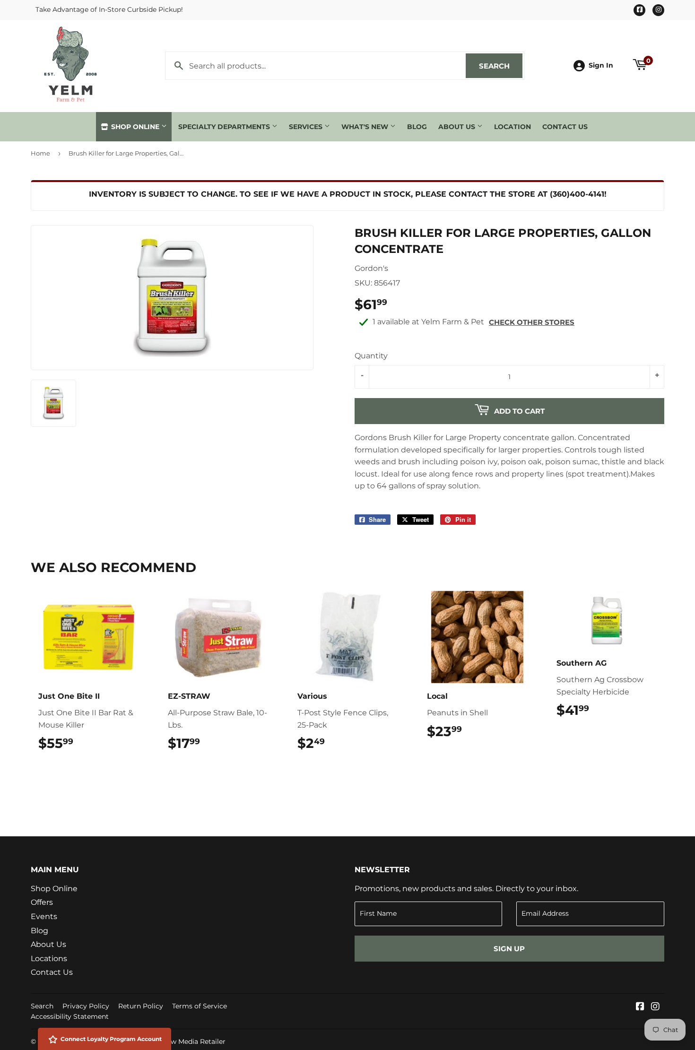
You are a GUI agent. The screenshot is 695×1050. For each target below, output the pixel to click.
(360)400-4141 (577, 194)
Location (512, 126)
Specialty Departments (225, 126)
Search (500, 65)
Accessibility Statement (70, 1016)
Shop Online (135, 126)
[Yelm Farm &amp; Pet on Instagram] (655, 1007)
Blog (417, 126)
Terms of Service (199, 1006)
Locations (49, 958)
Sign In (601, 65)
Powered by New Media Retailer (173, 1041)
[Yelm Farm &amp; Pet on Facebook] (640, 1007)
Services (306, 126)
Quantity (371, 355)
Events (44, 916)
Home (40, 153)
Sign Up (509, 948)
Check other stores (531, 322)
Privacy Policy (85, 1006)
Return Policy (140, 1006)
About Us (457, 126)
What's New (365, 126)
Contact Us (565, 126)
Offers (42, 902)
